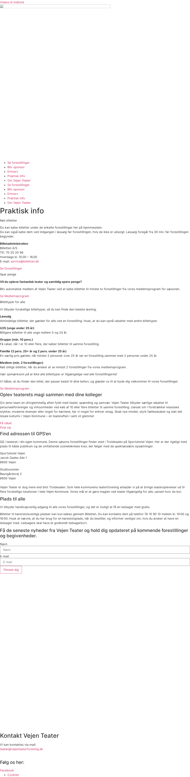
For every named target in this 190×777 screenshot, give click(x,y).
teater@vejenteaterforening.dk (21, 749)
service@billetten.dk (25, 261)
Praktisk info (16, 176)
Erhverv (12, 171)
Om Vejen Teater (19, 180)
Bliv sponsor (16, 167)
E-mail (4, 556)
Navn (3, 544)
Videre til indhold (12, 2)
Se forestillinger (18, 162)
